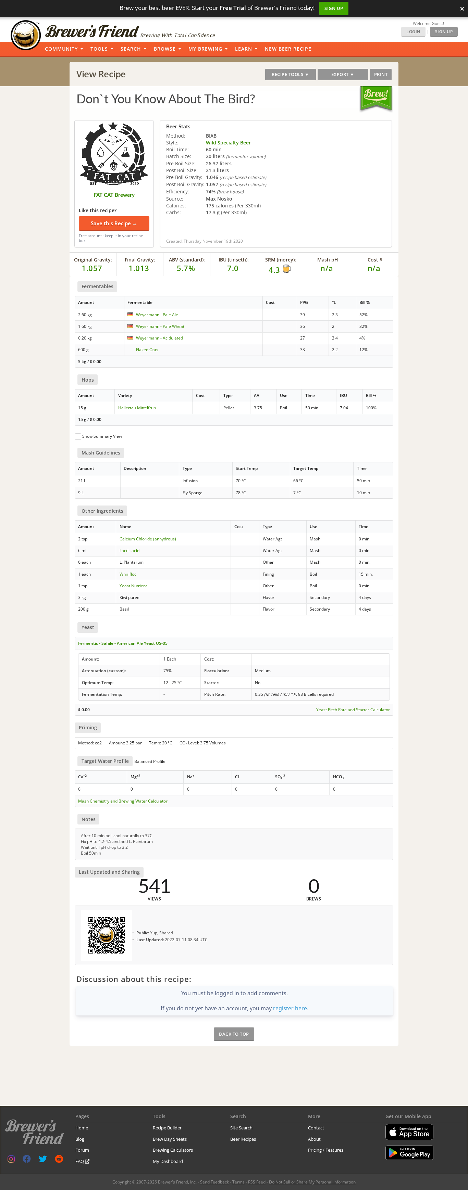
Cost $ (375, 259)
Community (61, 49)
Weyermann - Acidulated (159, 338)
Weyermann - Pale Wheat (160, 326)
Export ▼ (343, 74)
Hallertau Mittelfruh (137, 408)
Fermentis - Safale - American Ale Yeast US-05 (123, 643)
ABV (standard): (187, 259)
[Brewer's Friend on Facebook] (27, 1160)
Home (81, 1128)
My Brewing (205, 49)
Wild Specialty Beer (228, 142)
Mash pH (327, 259)
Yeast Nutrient (133, 586)
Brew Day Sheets (170, 1139)
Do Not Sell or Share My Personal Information (312, 1182)
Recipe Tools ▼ (290, 74)
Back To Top (234, 1034)
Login (413, 32)
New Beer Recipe (288, 49)
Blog (79, 1139)
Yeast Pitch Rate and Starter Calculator (353, 709)
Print (381, 74)
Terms (238, 1182)
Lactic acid (129, 550)
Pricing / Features (325, 1150)
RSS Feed (257, 1182)
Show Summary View (102, 436)
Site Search (241, 1128)
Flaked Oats (147, 350)
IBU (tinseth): (234, 259)
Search (131, 49)
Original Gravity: (93, 259)
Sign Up (333, 8)
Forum (82, 1150)
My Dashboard (168, 1161)
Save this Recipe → (114, 223)
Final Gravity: (140, 259)
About (314, 1139)
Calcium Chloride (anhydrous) (148, 539)
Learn (243, 49)
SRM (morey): (280, 259)
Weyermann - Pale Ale (157, 315)
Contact (316, 1128)
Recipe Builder (167, 1128)
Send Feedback (214, 1182)
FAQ (80, 1161)
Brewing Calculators (173, 1150)
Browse (165, 49)
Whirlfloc (128, 574)
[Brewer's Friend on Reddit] (59, 1160)
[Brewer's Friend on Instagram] (11, 1160)
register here (290, 1008)
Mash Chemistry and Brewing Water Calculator (123, 801)
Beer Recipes (243, 1139)
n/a (374, 268)
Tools (99, 49)
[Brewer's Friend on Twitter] (43, 1160)
